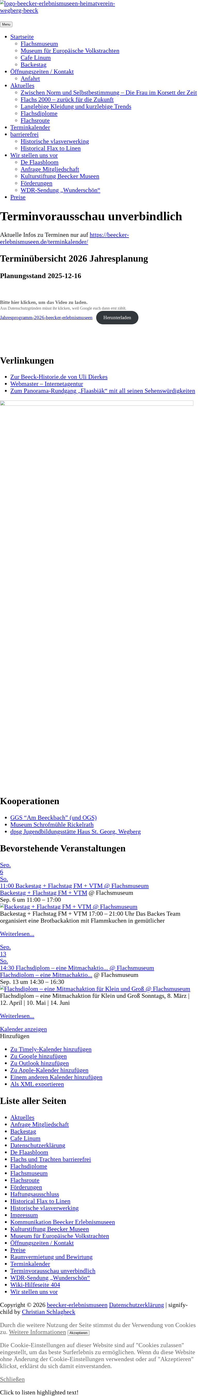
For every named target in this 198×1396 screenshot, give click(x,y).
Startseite (22, 36)
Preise (18, 197)
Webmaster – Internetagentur (46, 383)
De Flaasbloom (40, 162)
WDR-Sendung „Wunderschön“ (60, 190)
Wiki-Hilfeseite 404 (35, 1284)
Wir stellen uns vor (34, 155)
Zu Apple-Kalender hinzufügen (49, 1070)
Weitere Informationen (37, 1332)
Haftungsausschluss (34, 1194)
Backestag (33, 64)
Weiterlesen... (17, 933)
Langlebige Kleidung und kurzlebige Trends (76, 106)
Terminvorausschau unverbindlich (52, 1270)
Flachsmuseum (39, 43)
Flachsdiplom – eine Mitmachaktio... (46, 974)
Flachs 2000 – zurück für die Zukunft (67, 99)
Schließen (12, 1379)
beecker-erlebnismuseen (77, 1304)
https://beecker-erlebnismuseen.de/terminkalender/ (64, 238)
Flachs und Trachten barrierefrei (50, 1159)
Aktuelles (22, 85)
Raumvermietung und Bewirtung (51, 1256)
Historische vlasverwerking (55, 141)
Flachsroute (35, 120)
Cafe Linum (36, 57)
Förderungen (36, 183)
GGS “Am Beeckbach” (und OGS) (53, 817)
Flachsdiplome (39, 113)
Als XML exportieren (37, 1084)
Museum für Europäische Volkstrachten (70, 50)
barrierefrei (24, 134)
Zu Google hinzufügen (38, 1056)
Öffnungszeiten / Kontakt (42, 71)
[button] (14, 1036)
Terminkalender (30, 127)
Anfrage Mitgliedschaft (50, 169)
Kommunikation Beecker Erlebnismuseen (62, 1222)
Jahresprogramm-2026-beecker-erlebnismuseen (46, 317)
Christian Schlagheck (48, 1311)
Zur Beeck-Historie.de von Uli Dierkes (59, 376)
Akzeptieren (78, 1333)
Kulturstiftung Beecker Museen (60, 176)
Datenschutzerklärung (37, 1145)
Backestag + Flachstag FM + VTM (43, 892)
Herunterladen (117, 317)
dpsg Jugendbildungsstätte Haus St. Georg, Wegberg (75, 831)
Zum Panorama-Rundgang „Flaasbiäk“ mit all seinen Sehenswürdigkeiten (102, 390)
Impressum (24, 1215)
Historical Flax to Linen (51, 148)
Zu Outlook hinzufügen (39, 1063)
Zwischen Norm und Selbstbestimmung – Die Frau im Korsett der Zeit (109, 92)
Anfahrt (30, 78)
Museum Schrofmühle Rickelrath (52, 824)
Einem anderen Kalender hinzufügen (56, 1077)
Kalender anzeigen (23, 1029)
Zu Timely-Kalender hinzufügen (51, 1049)
